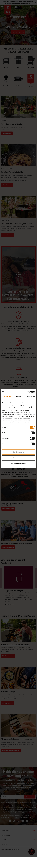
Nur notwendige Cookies (18, 463)
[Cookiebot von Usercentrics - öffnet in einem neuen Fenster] (27, 392)
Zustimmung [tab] (7, 396)
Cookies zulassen (18, 452)
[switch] (32, 432)
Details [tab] (18, 396)
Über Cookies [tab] (30, 396)
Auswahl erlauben (18, 458)
